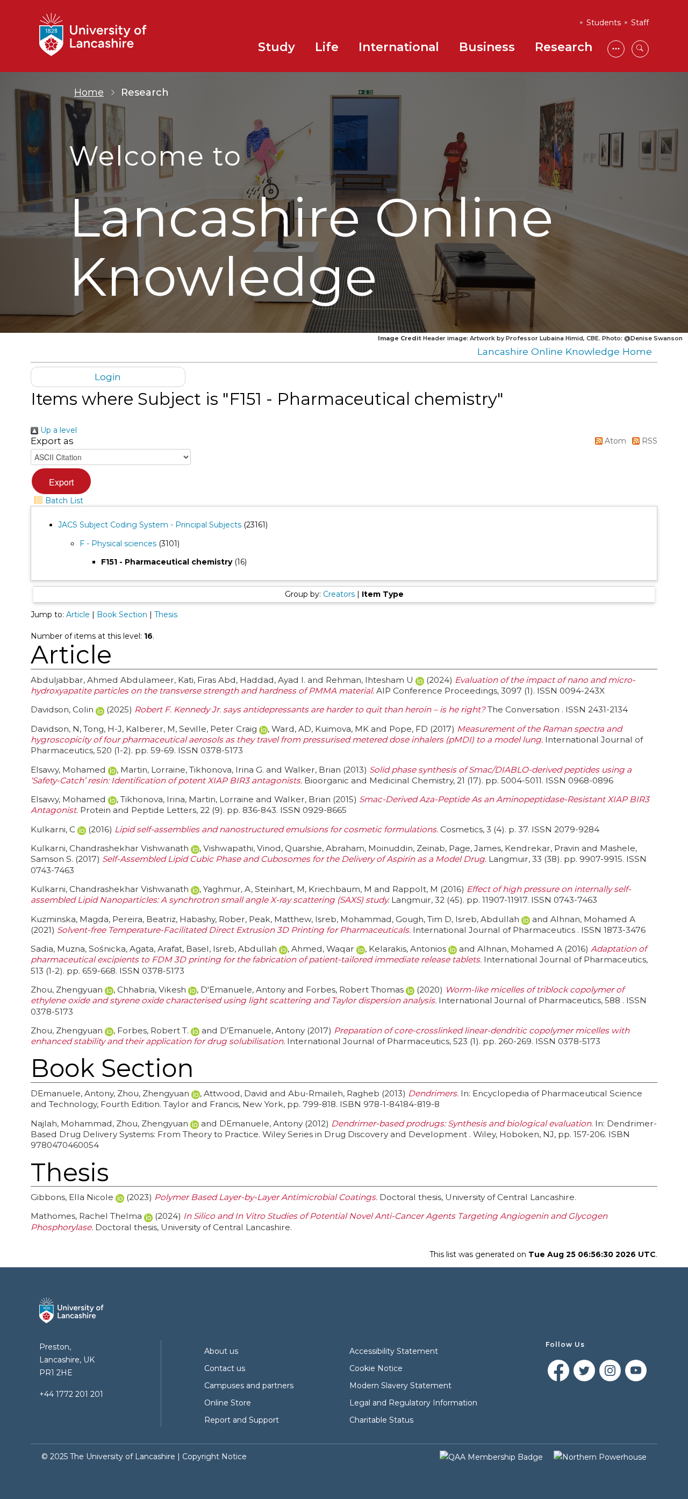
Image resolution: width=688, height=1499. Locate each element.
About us (221, 1351)
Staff (640, 22)
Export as (52, 441)
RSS (648, 441)
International (399, 47)
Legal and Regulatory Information (413, 1403)
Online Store (227, 1403)
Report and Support (241, 1420)
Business (487, 47)
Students (603, 22)
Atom (614, 441)
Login (108, 376)
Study (276, 47)
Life (327, 47)
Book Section (122, 614)
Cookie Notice (376, 1368)
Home (89, 92)
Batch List (63, 500)
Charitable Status (381, 1420)
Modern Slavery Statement (400, 1385)
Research (563, 47)
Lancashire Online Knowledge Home (564, 351)
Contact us (224, 1368)
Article (78, 614)
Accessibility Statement (393, 1351)
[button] (61, 481)
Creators (339, 594)
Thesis (165, 614)
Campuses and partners (248, 1385)
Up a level (57, 430)
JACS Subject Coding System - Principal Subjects (149, 525)
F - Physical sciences (118, 543)
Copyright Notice (214, 1456)
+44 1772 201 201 (71, 1394)
